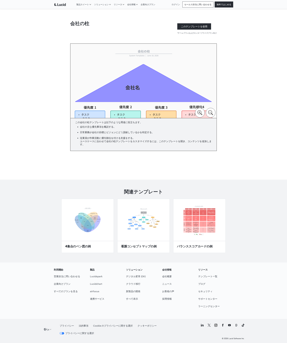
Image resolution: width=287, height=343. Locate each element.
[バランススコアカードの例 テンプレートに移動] (199, 226)
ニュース (167, 283)
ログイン (176, 4)
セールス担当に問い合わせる (198, 4)
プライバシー (67, 325)
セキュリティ (205, 291)
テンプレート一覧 (207, 276)
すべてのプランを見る (66, 291)
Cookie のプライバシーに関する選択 (113, 325)
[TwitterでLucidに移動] (209, 325)
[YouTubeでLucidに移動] (229, 325)
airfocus (94, 291)
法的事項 (83, 325)
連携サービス (97, 298)
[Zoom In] (200, 112)
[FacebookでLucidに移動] (222, 325)
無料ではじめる (224, 4)
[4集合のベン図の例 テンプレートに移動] (88, 226)
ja (48, 329)
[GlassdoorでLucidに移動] (236, 325)
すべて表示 (132, 298)
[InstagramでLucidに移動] (215, 325)
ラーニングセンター (209, 306)
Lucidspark (96, 276)
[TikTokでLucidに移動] (243, 325)
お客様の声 (168, 291)
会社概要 (167, 276)
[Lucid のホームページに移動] (64, 4)
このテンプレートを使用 (194, 26)
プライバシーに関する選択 (79, 333)
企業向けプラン (148, 4)
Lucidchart (96, 283)
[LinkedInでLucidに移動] (202, 325)
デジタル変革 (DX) (136, 276)
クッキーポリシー (147, 325)
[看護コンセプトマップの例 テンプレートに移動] (143, 226)
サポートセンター (207, 298)
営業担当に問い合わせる (67, 276)
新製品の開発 (133, 291)
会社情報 (131, 4)
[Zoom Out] (210, 112)
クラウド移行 (133, 283)
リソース (118, 4)
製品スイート (82, 4)
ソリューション (101, 4)
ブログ (201, 283)
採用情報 (167, 298)
